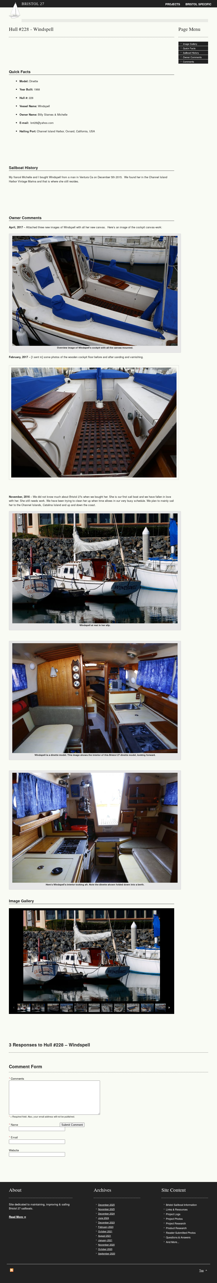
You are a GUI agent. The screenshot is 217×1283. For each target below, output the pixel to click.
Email (13, 1137)
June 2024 (103, 1218)
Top (201, 1270)
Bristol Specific (198, 4)
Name (13, 1125)
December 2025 (106, 1204)
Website (14, 1150)
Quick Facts (189, 48)
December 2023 (106, 1222)
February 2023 (105, 1226)
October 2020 (105, 1249)
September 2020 (106, 1253)
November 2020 (106, 1244)
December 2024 (106, 1213)
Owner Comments (192, 57)
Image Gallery (190, 43)
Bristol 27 (33, 4)
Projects (172, 4)
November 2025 (106, 1209)
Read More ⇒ (17, 1217)
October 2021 (105, 1231)
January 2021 (105, 1240)
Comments (188, 61)
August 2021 (104, 1235)
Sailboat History (191, 52)
